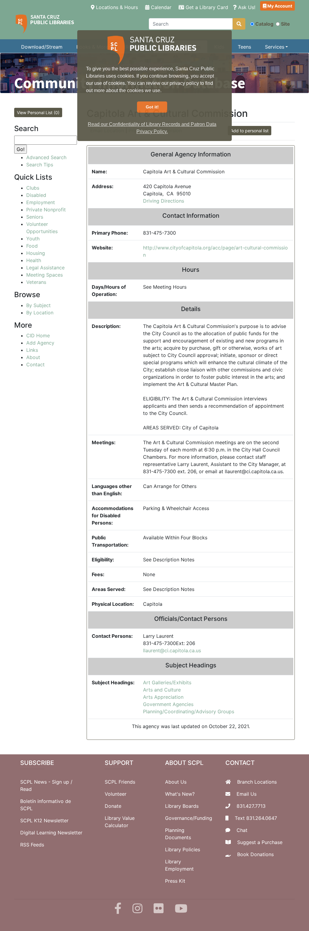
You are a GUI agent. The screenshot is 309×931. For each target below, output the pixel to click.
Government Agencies (168, 704)
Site (285, 24)
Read (26, 789)
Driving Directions (163, 201)
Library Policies (182, 849)
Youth (33, 239)
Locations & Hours (117, 7)
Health (33, 260)
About (33, 357)
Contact (35, 364)
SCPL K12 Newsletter (44, 820)
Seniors (34, 217)
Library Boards (182, 806)
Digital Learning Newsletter (51, 833)
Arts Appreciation (163, 697)
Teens (244, 47)
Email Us (246, 794)
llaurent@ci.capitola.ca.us (172, 650)
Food (32, 246)
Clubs (32, 188)
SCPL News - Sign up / (46, 782)
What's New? (180, 794)
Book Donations (255, 854)
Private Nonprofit (46, 210)
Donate (113, 806)
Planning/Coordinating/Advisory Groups (188, 711)
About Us (175, 782)
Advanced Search (46, 157)
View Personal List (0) (38, 112)
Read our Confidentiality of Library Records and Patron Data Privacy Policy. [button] (152, 128)
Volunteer (115, 794)
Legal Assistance (45, 268)
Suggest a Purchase (259, 842)
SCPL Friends (120, 782)
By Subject (38, 305)
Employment (40, 202)
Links (32, 350)
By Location (39, 313)
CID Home (38, 335)
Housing (35, 253)
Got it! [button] (152, 106)
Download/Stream (41, 47)
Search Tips (39, 165)
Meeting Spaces (44, 275)
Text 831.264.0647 (256, 818)
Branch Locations (257, 782)
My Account (279, 5)
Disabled (36, 195)
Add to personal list (250, 130)
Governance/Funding (188, 818)
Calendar (160, 7)
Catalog (264, 24)
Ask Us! (246, 7)
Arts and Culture (162, 690)
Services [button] (274, 47)
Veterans (36, 282)
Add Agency (40, 343)
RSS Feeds (32, 845)
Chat (242, 830)
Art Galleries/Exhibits (167, 682)
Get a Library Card (206, 7)
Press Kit (175, 881)
